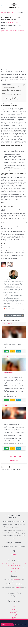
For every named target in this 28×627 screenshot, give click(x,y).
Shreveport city (14, 611)
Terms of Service (14, 555)
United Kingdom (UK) (14, 614)
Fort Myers (14, 609)
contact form (18, 587)
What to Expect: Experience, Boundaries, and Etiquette (12, 91)
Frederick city (14, 12)
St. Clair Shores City (14, 612)
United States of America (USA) (17, 11)
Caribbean (14, 618)
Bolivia (14, 606)
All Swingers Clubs (14, 7)
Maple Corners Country (10, 357)
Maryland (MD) (4, 12)
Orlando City (14, 604)
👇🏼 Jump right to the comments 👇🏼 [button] (14, 315)
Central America (8, 11)
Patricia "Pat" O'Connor (13, 22)
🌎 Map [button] (6, 351)
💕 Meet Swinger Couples (20, 624)
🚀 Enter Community (6, 624)
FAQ (4, 93)
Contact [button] (12, 351)
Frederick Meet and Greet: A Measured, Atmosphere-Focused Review (11, 87)
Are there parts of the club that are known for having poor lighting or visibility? (13, 95)
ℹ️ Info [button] (18, 351)
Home (2, 11)
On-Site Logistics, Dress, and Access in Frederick (12, 89)
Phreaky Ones (14, 460)
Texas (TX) (14, 615)
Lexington (14, 617)
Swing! (5, 405)
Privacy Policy (14, 554)
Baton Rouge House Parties (14, 456)
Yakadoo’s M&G (8, 324)
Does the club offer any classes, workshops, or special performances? (13, 100)
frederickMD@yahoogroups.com (11, 27)
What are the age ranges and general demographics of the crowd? (11, 98)
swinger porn (16, 579)
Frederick (9, 12)
